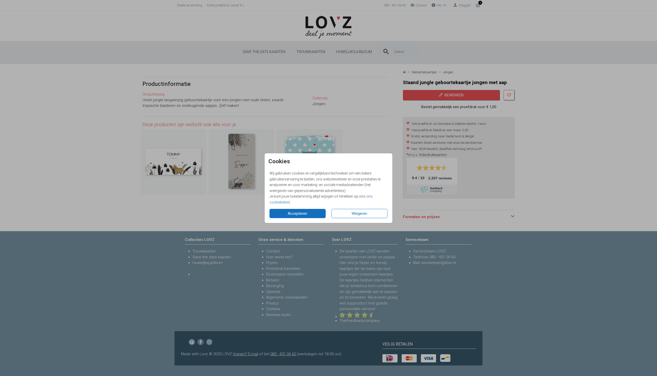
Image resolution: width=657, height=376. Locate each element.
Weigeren (359, 213)
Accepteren (297, 213)
